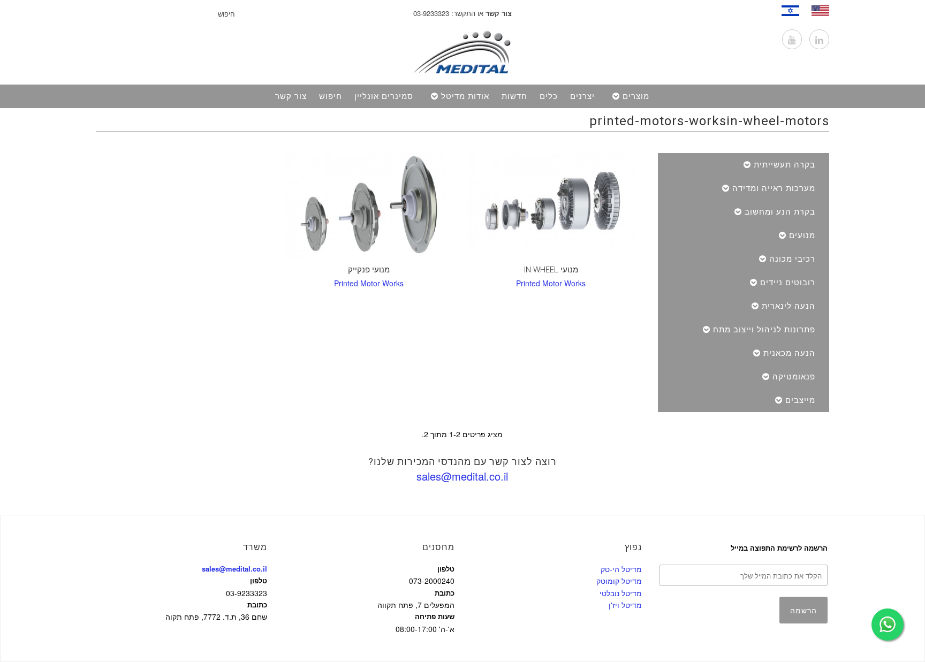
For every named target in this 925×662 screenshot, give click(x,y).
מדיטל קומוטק (619, 580)
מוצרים (636, 96)
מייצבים (800, 400)
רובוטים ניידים (787, 282)
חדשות (514, 96)
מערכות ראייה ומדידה (773, 188)
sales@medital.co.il (462, 476)
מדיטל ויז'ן (625, 604)
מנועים (802, 235)
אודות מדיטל (465, 96)
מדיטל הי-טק (621, 569)
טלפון (258, 580)
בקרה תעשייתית (784, 165)
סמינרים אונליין (383, 96)
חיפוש (330, 96)
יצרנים (582, 96)
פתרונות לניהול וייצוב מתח (764, 329)
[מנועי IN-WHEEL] (551, 201)
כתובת (257, 604)
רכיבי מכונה (792, 259)
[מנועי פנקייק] (369, 206)
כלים (549, 96)
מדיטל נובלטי (621, 593)
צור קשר (291, 96)
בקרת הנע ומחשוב (780, 212)
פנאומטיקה (793, 377)
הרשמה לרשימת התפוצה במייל (779, 548)
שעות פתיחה (434, 616)
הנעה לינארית (788, 306)
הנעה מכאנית (789, 353)
